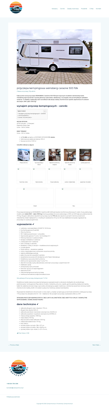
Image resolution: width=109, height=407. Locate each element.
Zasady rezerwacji (73, 8)
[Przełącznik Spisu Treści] (44, 111)
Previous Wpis (13, 345)
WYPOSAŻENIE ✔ (24, 115)
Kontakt (98, 8)
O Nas (91, 8)
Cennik (62, 8)
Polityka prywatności (13, 397)
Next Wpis (97, 345)
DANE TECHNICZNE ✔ (25, 117)
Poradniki (84, 8)
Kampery (55, 8)
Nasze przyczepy (22, 91)
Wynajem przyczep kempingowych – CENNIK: (32, 113)
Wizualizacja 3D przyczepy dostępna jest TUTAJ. (32, 278)
